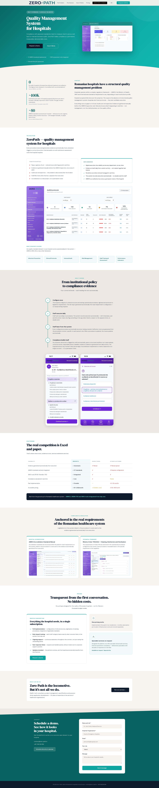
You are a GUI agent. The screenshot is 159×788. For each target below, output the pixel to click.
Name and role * (86, 723)
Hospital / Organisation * (89, 730)
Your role (84, 746)
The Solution (70, 3)
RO (111, 3)
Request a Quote (38, 658)
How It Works (80, 3)
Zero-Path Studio (100, 2)
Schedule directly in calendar (44, 749)
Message (84, 754)
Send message (102, 768)
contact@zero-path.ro (40, 741)
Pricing (88, 3)
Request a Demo (123, 3)
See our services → (120, 690)
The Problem (60, 3)
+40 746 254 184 (39, 744)
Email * (84, 738)
